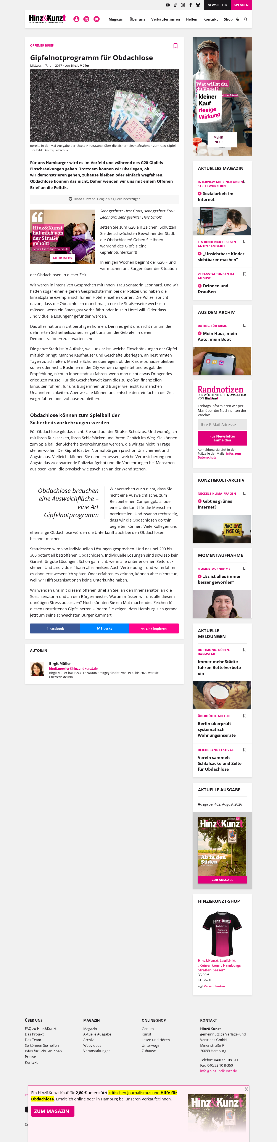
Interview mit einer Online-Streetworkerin (222, 184)
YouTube (168, 5)
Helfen (191, 19)
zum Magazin (51, 1111)
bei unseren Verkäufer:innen (145, 1099)
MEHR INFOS (62, 258)
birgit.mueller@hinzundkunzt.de (73, 668)
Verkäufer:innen (165, 19)
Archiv (88, 1039)
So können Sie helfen (42, 1045)
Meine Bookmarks (96, 19)
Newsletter (217, 5)
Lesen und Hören (156, 1039)
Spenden (241, 5)
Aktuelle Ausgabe (97, 1034)
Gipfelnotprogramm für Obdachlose (91, 57)
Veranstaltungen (97, 1050)
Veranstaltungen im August (216, 276)
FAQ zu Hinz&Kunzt (40, 1028)
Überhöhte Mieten (214, 716)
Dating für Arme (212, 326)
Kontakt (210, 19)
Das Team (33, 1039)
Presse (30, 1056)
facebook (190, 5)
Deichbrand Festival (216, 750)
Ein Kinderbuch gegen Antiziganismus (217, 244)
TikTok (175, 5)
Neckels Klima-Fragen (217, 493)
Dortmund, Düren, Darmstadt (214, 652)
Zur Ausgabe (222, 880)
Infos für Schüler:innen (43, 1051)
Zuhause (149, 1050)
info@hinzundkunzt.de (218, 1071)
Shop (228, 19)
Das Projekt (34, 1034)
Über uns (137, 19)
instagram (183, 5)
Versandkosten (214, 986)
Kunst (146, 1034)
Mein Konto (76, 19)
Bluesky (198, 5)
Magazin (116, 19)
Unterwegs (150, 1045)
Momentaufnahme (214, 569)
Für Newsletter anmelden (222, 438)
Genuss (148, 1028)
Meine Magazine (86, 19)
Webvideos (92, 1045)
